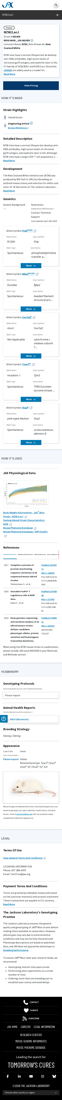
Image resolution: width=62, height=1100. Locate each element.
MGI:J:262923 (47, 625)
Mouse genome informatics (31, 1041)
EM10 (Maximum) (19, 719)
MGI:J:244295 (47, 573)
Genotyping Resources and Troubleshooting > (23, 689)
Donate (34, 1010)
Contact (34, 1002)
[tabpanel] (31, 600)
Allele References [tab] (40, 554)
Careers (26, 1027)
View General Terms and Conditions (23, 857)
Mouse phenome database (31, 1047)
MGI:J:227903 (47, 599)
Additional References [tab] (25, 554)
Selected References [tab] (10, 554)
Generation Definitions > (43, 208)
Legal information (44, 1027)
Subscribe (33, 1018)
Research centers (31, 1035)
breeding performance (15, 950)
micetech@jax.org (24, 814)
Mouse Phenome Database (18, 527)
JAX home (12, 1027)
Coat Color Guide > (11, 755)
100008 (7, 70)
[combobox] (31, 1092)
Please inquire (11, 759)
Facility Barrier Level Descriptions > (18, 712)
